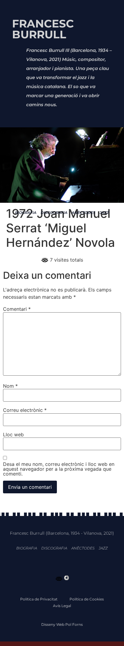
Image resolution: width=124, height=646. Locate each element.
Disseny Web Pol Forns (62, 624)
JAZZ (104, 212)
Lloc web (13, 434)
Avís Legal (62, 605)
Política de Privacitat (38, 599)
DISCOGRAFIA (54, 212)
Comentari (17, 309)
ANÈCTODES (83, 212)
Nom (10, 385)
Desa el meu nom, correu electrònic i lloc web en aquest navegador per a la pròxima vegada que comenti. (58, 469)
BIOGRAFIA (25, 212)
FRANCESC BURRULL (43, 29)
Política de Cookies (87, 599)
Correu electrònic (25, 410)
